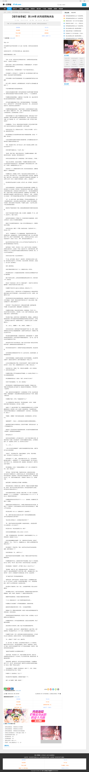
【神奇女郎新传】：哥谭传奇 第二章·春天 (14, 728)
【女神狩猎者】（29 (9, 738)
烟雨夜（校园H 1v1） (46, 35)
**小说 (44, 8)
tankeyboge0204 (74, 58)
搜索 (85, 4)
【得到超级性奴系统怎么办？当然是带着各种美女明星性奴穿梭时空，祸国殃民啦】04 (74, 38)
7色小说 (46, 27)
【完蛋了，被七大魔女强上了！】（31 (13, 742)
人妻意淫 (21, 8)
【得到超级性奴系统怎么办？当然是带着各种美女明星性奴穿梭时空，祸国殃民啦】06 (74, 18)
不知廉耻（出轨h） (65, 765)
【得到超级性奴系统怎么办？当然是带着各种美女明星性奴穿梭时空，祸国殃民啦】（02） (74, 25)
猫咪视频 (18, 27)
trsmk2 (67, 62)
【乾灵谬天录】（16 (9, 736)
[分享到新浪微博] (51, 689)
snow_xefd (12, 38)
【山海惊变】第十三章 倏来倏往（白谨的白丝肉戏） (46, 693)
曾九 (82, 60)
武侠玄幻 (33, 8)
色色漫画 (18, 30)
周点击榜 (67, 12)
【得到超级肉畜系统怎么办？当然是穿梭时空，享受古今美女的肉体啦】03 (74, 15)
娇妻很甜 (46, 33)
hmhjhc (81, 66)
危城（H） (18, 35)
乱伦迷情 (27, 8)
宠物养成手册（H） (47, 704)
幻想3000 (67, 60)
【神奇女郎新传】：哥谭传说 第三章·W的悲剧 (15, 730)
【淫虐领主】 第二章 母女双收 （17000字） (74, 33)
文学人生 (15, 8)
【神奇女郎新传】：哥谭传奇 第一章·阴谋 (14, 726)
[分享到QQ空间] (48, 689)
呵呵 (82, 62)
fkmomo (74, 64)
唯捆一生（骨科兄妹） (24, 768)
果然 (67, 64)
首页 (5, 8)
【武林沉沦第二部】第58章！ (13, 693)
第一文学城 (17, 20)
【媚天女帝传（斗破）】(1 (10, 740)
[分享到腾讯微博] (53, 689)
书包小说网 (18, 33)
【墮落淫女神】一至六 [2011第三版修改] (74, 20)
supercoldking (74, 66)
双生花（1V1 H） (65, 768)
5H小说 (46, 30)
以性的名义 (81, 64)
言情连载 (50, 8)
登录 (80, 1)
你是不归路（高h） (18, 707)
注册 (84, 1)
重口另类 (39, 8)
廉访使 (74, 60)
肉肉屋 (55, 8)
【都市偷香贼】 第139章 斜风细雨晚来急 (21, 12)
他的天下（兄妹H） (47, 707)
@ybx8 (47, 20)
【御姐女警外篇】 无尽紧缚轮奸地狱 (73, 30)
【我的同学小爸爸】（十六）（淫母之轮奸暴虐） (74, 23)
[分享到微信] (56, 689)
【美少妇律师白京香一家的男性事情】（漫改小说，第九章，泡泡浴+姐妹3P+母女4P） (74, 28)
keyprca (81, 58)
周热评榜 (73, 12)
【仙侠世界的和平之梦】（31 (11, 734)
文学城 (9, 8)
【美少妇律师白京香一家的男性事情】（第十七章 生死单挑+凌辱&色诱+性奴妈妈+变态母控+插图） (74, 35)
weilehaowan (67, 66)
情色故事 (61, 8)
